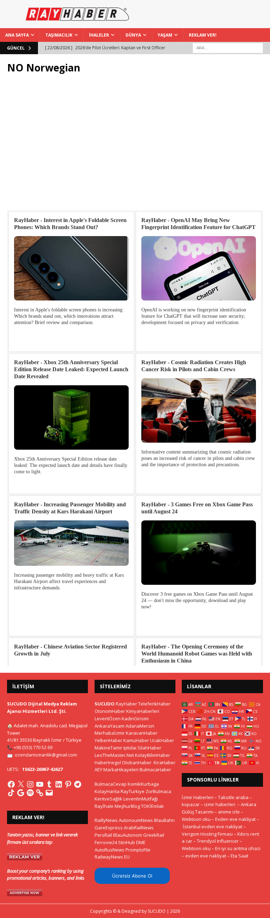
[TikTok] (11, 793)
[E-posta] (49, 793)
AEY (98, 769)
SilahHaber (149, 748)
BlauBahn (164, 820)
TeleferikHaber (154, 704)
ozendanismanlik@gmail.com (46, 755)
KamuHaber (136, 740)
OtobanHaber (137, 762)
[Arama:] (228, 47)
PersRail (103, 835)
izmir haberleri (219, 804)
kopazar (191, 804)
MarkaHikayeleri (121, 769)
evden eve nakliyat (205, 856)
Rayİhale (104, 806)
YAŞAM (165, 35)
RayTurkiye (132, 791)
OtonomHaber (110, 711)
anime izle (229, 812)
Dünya (133, 35)
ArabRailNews (139, 827)
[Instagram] (30, 784)
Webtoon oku (196, 819)
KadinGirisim (135, 718)
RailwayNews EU (112, 857)
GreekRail (153, 835)
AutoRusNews (109, 850)
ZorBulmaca (158, 791)
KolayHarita (107, 791)
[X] (21, 784)
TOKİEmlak (152, 806)
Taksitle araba (233, 797)
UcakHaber (162, 740)
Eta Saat (239, 856)
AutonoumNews (136, 820)
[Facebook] (11, 784)
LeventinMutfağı (140, 799)
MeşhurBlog (127, 806)
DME (141, 842)
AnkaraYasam (109, 726)
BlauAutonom (127, 835)
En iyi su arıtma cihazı (238, 848)
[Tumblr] (49, 784)
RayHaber (126, 704)
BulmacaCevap (111, 784)
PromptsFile (138, 850)
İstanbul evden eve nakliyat (212, 826)
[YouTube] (40, 784)
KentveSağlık (108, 799)
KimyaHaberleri (142, 711)
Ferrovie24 (106, 842)
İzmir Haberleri (197, 797)
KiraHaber (164, 762)
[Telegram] (77, 784)
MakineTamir (108, 748)
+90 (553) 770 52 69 (33, 747)
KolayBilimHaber (152, 755)
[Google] (21, 793)
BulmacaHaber (155, 769)
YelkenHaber (108, 740)
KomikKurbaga (143, 784)
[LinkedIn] (58, 784)
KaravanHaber (142, 733)
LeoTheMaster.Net (114, 755)
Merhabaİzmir (110, 733)
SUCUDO (105, 704)
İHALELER (99, 35)
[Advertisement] (135, 146)
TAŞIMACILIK (58, 35)
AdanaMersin (140, 726)
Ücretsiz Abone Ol (132, 876)
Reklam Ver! (203, 35)
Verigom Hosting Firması (207, 834)
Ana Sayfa (17, 35)
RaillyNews (106, 820)
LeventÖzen (108, 718)
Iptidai (129, 748)
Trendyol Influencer (218, 841)
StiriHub (126, 842)
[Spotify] (30, 793)
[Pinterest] (68, 784)
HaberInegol (108, 762)
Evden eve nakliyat (235, 819)
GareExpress (109, 827)
